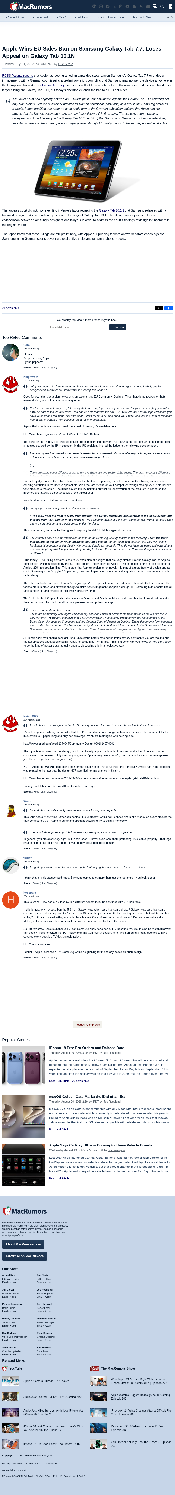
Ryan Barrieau (45, 1333)
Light (74, 1476)
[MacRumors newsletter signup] (148, 6)
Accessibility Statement (14, 1470)
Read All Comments (87, 1024)
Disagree (51, 367)
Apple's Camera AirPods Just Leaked (46, 1381)
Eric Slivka (65, 64)
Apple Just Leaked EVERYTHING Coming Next (52, 1396)
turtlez (27, 858)
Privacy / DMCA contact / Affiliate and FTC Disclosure (29, 1463)
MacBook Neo (142, 17)
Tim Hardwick (44, 1304)
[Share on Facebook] (168, 308)
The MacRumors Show (118, 1368)
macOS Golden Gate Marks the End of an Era (87, 1097)
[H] (10, 907)
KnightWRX (31, 377)
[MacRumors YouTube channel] (127, 6)
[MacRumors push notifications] (134, 6)
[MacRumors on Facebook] (108, 6)
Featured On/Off (11, 1476)
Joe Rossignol (112, 1052)
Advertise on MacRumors (25, 1256)
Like (43, 367)
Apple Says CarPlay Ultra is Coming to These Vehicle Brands (100, 1145)
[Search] (164, 6)
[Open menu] (4, 6)
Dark (81, 1476)
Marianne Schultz (46, 1318)
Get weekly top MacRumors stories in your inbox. (87, 320)
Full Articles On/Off (33, 1476)
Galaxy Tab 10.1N (111, 210)
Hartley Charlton (11, 1318)
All (170, 17)
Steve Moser (9, 1347)
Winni (27, 801)
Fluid (48, 1476)
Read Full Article (59, 1080)
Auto (67, 1476)
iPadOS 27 (82, 17)
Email (5, 1282)
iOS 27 (61, 17)
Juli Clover (8, 1289)
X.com (13, 1282)
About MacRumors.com (23, 1244)
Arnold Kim (8, 1275)
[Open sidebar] (170, 7)
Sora (26, 345)
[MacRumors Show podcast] (94, 6)
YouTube (15, 1368)
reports (17, 75)
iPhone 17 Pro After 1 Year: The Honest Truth (51, 1444)
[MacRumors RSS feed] (141, 6)
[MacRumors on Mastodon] (120, 6)
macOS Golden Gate (111, 17)
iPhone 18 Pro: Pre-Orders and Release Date (86, 1048)
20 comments (80, 1080)
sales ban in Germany (49, 85)
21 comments (10, 308)
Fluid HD (57, 1476)
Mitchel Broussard (12, 1304)
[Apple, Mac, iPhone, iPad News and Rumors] (30, 11)
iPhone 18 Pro (15, 17)
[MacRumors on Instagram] (101, 6)
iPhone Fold (40, 17)
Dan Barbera (9, 1333)
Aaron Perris (44, 1347)
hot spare (29, 892)
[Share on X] (159, 308)
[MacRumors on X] (114, 6)
